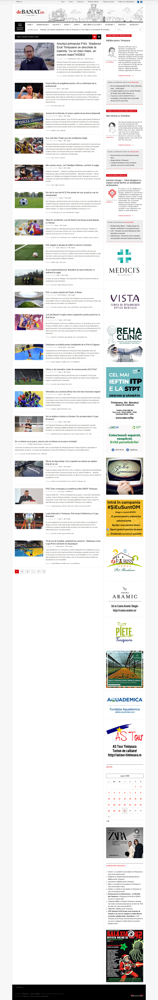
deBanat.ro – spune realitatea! (31, 993)
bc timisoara (60, 337)
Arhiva (71, 1)
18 (114, 805)
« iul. (107, 821)
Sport (66, 25)
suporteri (73, 481)
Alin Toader (65, 88)
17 (109, 805)
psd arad (81, 506)
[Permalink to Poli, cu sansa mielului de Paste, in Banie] (29, 300)
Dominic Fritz (79, 76)
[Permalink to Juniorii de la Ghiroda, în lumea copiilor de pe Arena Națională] (29, 121)
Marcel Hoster (89, 59)
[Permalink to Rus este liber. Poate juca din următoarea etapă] (29, 146)
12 (119, 799)
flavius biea (57, 105)
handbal (63, 362)
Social (60, 347)
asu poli (28, 453)
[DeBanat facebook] (138, 3)
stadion (89, 76)
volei (90, 434)
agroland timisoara (56, 434)
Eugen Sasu (47, 444)
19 (119, 805)
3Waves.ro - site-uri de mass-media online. (36, 996)
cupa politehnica (56, 563)
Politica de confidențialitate (126, 1)
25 (114, 811)
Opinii (76, 25)
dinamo (53, 262)
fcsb (67, 384)
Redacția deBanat (93, 1)
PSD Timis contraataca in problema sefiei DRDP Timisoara (71, 489)
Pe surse (61, 491)
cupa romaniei (61, 384)
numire (76, 506)
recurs (57, 157)
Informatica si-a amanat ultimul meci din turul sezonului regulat (73, 392)
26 (119, 811)
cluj (52, 285)
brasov (53, 362)
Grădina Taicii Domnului (35, 444)
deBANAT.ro (79, 13)
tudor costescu (94, 237)
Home (63, 1)
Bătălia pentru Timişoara (118, 40)
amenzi (53, 481)
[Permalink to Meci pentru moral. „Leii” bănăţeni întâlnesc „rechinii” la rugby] (29, 173)
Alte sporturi (60, 546)
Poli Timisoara (62, 295)
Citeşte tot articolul (124, 76)
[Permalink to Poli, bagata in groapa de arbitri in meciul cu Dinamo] (29, 252)
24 (109, 811)
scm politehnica (75, 362)
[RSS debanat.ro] (141, 3)
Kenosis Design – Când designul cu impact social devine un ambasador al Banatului (123, 182)
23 (141, 805)
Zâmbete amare (125, 35)
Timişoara (86, 237)
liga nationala (68, 337)
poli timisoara (70, 212)
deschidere (71, 76)
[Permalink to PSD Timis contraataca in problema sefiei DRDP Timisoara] (29, 496)
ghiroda (53, 130)
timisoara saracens (67, 285)
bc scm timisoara (62, 237)
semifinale (74, 237)
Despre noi (80, 1)
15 (135, 799)
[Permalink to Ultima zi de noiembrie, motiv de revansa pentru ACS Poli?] (29, 377)
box (52, 105)
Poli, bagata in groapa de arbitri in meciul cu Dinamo (68, 245)
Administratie (72, 59)
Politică (56, 25)
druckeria (34, 453)
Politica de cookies (108, 1)
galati (58, 409)
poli (64, 262)
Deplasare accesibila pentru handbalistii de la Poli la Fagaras (72, 345)
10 (109, 799)
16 (141, 799)
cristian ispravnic (56, 506)
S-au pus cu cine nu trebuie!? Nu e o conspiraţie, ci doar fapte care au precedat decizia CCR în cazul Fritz (125, 98)
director (64, 506)
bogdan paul (66, 434)
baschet (53, 237)
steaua (80, 237)
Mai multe (134, 25)
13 (125, 799)
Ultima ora (80, 59)
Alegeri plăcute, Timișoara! (119, 160)
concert (64, 76)
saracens (62, 157)
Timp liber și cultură (91, 25)
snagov (77, 212)
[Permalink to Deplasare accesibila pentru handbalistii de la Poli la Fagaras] (29, 352)
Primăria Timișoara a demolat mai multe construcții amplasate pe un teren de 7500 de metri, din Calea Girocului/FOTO (125, 904)
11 (114, 799)
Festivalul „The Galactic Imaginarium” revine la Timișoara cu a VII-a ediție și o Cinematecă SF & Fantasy (74, 30)
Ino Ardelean (110, 62)
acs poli (53, 212)
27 (125, 811)
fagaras (58, 362)
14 (130, 799)
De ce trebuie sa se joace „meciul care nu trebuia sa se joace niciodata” (46, 441)
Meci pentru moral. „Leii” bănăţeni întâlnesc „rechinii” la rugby (72, 165)
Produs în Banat (112, 175)
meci (85, 76)
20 (125, 805)
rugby (56, 185)
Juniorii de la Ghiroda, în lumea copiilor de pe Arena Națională (73, 113)
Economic (109, 25)
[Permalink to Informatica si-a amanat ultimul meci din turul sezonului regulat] (29, 399)
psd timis (87, 506)
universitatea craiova (86, 307)
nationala (62, 130)
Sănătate (122, 25)
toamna (94, 76)
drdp (68, 506)
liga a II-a (59, 212)
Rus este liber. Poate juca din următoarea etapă (66, 138)
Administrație (42, 25)
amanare (54, 409)
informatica (64, 409)
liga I (57, 262)
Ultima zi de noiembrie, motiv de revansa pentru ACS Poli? (71, 369)
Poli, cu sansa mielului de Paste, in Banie (64, 292)
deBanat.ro (69, 491)
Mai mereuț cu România (118, 116)
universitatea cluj (82, 337)
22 (135, 805)
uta (85, 481)
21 (130, 805)
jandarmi (64, 481)
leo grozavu (60, 307)
